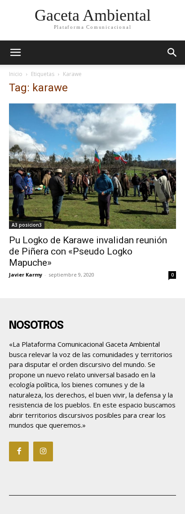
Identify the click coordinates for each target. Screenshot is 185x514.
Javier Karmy (25, 274)
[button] (172, 52)
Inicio (15, 74)
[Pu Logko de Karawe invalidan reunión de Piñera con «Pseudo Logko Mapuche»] (92, 166)
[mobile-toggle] (15, 52)
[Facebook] (19, 451)
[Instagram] (43, 451)
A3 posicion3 (27, 225)
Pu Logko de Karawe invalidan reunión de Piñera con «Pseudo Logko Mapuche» (88, 251)
